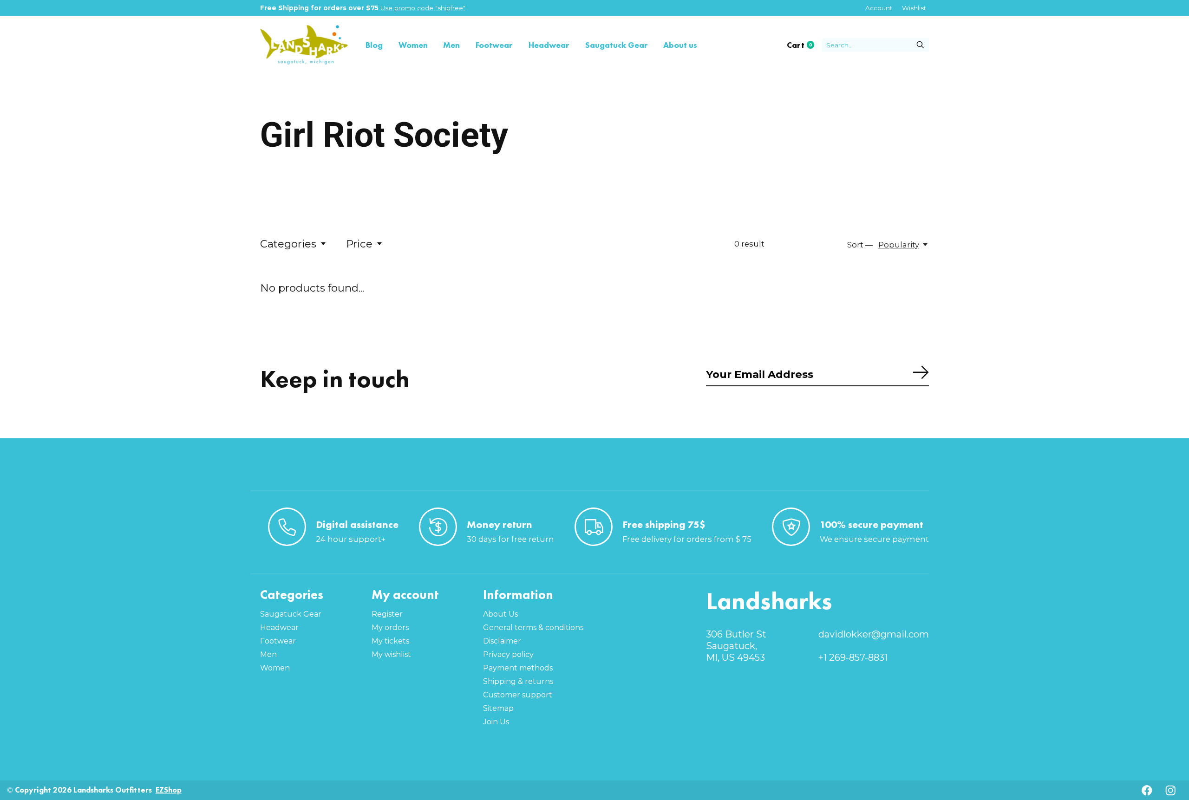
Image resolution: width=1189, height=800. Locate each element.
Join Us (496, 721)
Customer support (517, 694)
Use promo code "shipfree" (422, 8)
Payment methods (518, 667)
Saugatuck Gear (616, 44)
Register (387, 614)
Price (359, 243)
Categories (288, 243)
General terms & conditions (533, 627)
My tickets (390, 641)
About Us (500, 614)
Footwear (494, 44)
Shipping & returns (518, 681)
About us (680, 44)
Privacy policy (508, 654)
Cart (804, 45)
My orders (390, 627)
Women (413, 44)
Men (451, 44)
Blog (374, 44)
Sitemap (498, 708)
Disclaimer (502, 641)
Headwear (549, 44)
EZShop (169, 790)
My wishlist (391, 654)
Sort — (860, 244)
